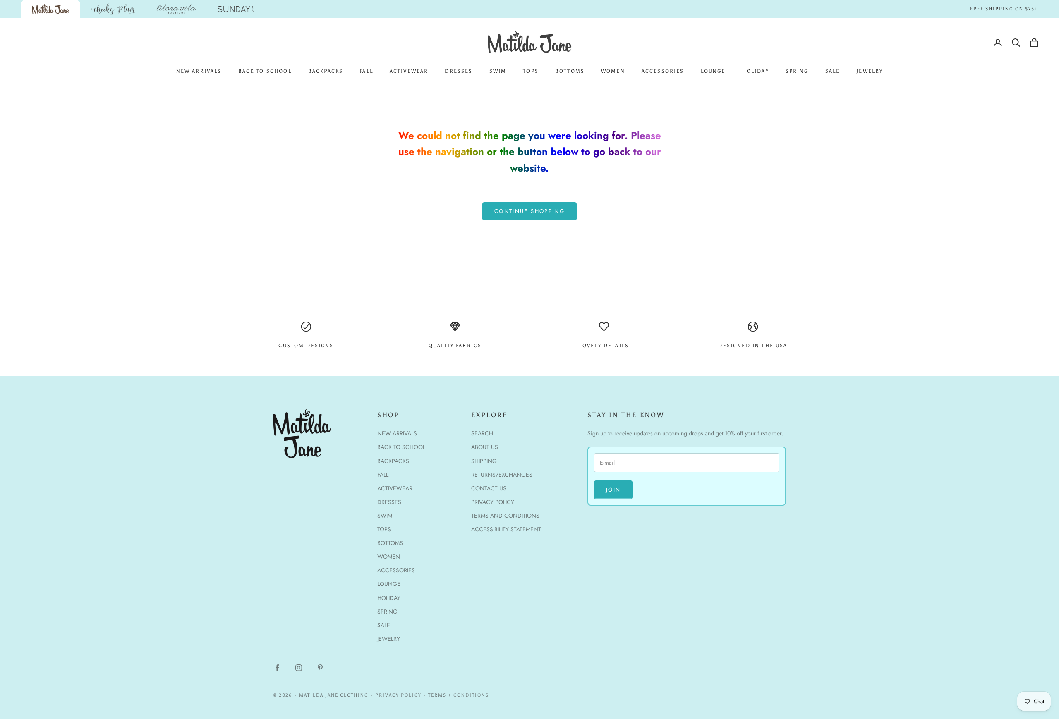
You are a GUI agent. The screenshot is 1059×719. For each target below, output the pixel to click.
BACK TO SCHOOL (265, 71)
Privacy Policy (492, 502)
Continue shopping (529, 211)
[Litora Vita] (176, 9)
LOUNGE (713, 71)
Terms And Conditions (505, 515)
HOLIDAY (755, 71)
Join (613, 490)
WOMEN (613, 71)
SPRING (797, 71)
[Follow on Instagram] (299, 668)
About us (484, 447)
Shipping (484, 461)
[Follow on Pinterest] (320, 668)
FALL (366, 71)
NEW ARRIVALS (199, 71)
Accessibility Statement (506, 529)
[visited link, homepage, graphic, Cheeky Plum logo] (113, 9)
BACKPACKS (325, 71)
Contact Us (488, 488)
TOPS (531, 71)
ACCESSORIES (663, 71)
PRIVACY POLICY (398, 695)
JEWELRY (869, 71)
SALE (832, 71)
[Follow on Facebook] (277, 668)
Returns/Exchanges (501, 475)
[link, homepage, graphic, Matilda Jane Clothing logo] (50, 9)
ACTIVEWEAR (409, 71)
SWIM (498, 71)
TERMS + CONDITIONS (458, 695)
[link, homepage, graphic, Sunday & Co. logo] (236, 9)
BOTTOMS (570, 71)
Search (482, 433)
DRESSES (458, 71)
